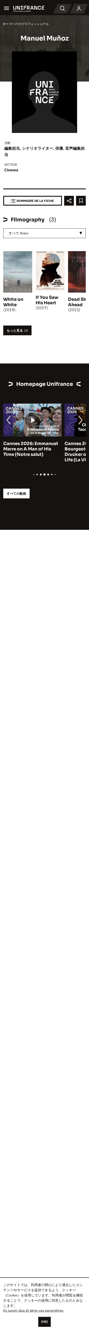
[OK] (44, 1322)
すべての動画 (16, 493)
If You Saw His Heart (47, 300)
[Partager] (69, 201)
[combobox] (44, 233)
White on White (13, 302)
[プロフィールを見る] (79, 8)
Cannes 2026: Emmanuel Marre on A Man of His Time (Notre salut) (30, 449)
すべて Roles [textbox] (19, 233)
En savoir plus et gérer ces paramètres (33, 1310)
